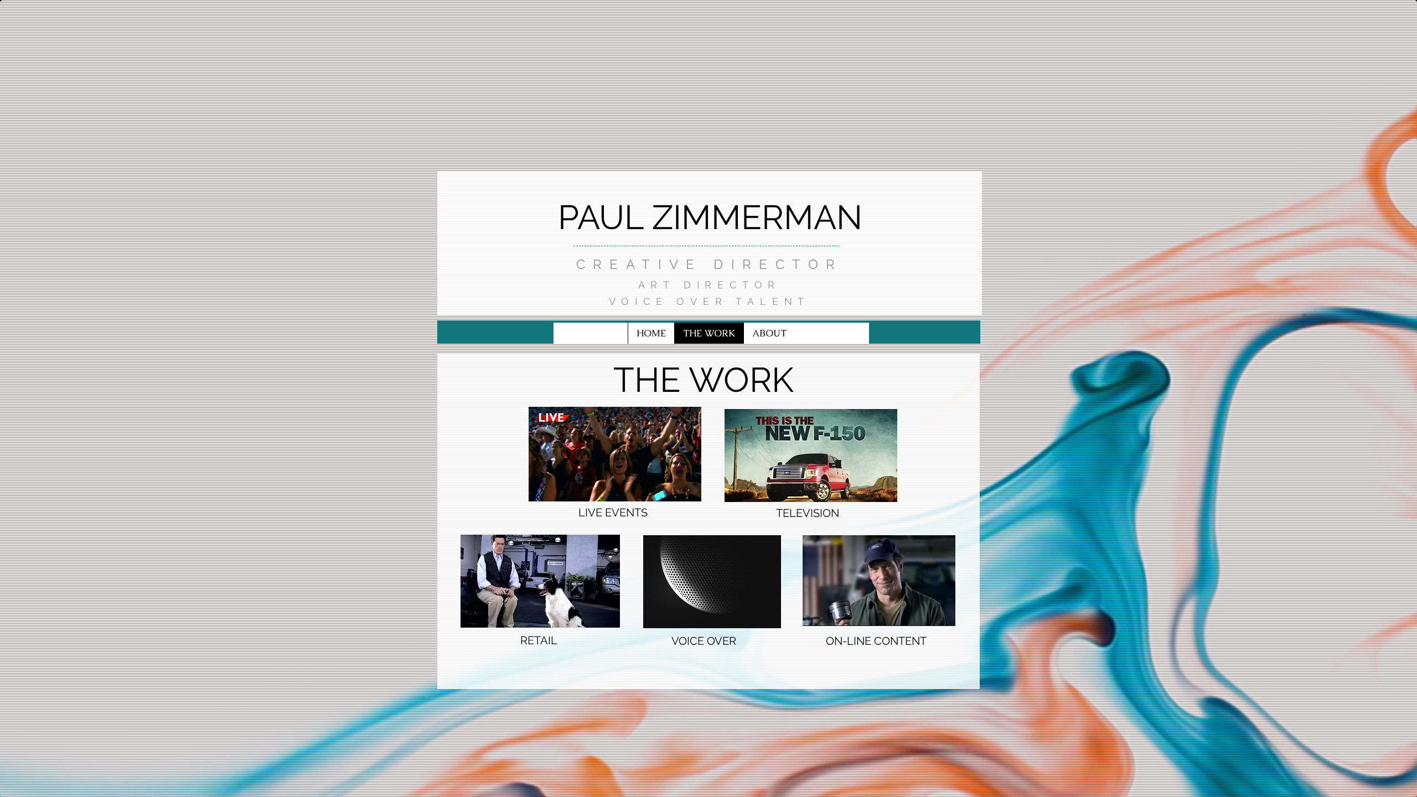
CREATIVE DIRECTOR (709, 264)
